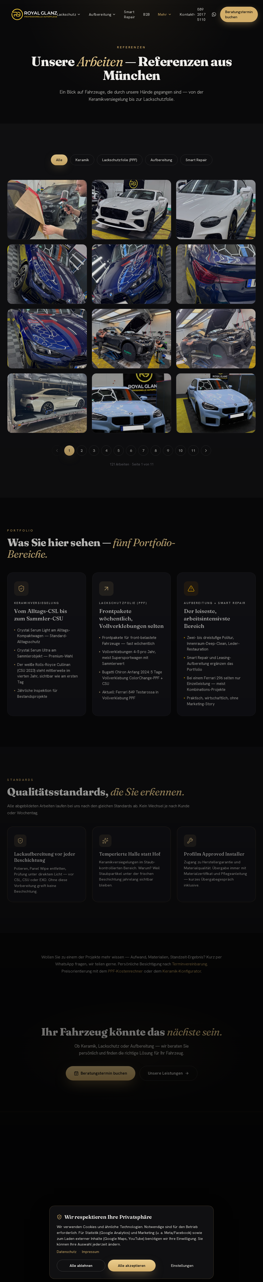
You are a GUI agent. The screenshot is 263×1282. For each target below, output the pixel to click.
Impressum (90, 1252)
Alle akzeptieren (131, 1265)
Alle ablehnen (81, 1265)
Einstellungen (182, 1265)
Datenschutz (67, 1252)
